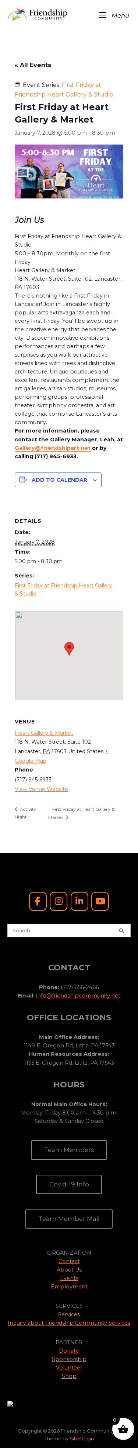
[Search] (121, 930)
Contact (69, 1261)
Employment (69, 1286)
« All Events (33, 65)
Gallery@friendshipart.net (53, 448)
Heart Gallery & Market (44, 733)
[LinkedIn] (79, 901)
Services (69, 1314)
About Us (69, 1269)
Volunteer (69, 1367)
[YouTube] (100, 901)
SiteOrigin (82, 1438)
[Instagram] (58, 901)
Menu (119, 15)
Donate (69, 1350)
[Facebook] (38, 901)
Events (69, 1278)
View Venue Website (41, 789)
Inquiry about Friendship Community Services (69, 1323)
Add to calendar (59, 480)
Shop (69, 1376)
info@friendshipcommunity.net (78, 995)
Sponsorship (69, 1359)
